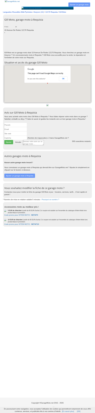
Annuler (18, 142)
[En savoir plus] (68, 411)
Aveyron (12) (39, 12)
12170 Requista (51, 12)
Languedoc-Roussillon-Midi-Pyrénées (17, 12)
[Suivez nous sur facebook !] (32, 8)
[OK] (78, 411)
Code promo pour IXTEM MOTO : (21, 215)
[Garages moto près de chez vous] (12, 1)
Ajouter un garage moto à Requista (19, 176)
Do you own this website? (37, 79)
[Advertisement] (49, 42)
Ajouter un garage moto (79, 5)
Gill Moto (62, 12)
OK (63, 79)
